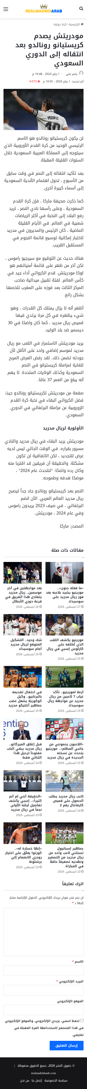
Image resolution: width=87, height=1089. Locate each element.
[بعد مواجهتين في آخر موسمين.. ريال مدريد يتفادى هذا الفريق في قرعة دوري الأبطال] (22, 573)
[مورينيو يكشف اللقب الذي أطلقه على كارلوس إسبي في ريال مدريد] (64, 625)
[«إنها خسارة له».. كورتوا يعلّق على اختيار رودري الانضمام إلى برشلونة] (22, 833)
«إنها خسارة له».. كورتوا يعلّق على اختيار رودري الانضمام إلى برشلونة (23, 855)
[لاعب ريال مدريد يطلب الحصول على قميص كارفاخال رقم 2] (64, 781)
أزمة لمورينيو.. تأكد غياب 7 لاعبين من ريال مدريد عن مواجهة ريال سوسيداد (66, 699)
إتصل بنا (37, 1080)
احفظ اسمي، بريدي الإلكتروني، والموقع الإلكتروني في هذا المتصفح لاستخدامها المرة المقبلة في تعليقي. (44, 1028)
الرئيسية (75, 24)
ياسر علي (71, 74)
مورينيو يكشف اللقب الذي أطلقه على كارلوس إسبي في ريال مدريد (65, 646)
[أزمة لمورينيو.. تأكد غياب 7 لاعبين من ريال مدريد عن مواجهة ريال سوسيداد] (64, 677)
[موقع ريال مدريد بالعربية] (43, 9)
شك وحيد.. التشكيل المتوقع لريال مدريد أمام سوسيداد (26, 644)
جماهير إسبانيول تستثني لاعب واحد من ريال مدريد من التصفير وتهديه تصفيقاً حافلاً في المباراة (66, 857)
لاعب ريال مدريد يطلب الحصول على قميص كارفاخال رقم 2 (66, 800)
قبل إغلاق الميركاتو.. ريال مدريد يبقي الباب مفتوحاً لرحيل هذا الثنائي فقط (24, 751)
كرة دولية (60, 24)
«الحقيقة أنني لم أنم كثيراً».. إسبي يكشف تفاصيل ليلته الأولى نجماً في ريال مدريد (25, 803)
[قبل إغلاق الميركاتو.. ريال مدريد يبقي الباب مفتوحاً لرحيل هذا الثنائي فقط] (22, 729)
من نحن (24, 1080)
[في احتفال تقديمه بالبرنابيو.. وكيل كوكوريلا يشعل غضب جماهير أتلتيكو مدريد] (22, 677)
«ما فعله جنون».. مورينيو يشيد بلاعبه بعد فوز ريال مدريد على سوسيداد (65, 595)
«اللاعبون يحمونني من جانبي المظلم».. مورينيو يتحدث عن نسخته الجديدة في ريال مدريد (65, 751)
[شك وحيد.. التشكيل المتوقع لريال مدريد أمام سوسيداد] (22, 625)
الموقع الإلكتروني (70, 1001)
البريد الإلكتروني (70, 981)
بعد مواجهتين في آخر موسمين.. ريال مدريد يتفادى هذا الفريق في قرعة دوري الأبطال (23, 595)
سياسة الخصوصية (55, 1080)
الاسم (78, 962)
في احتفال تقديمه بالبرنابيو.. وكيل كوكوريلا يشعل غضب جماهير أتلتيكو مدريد (25, 699)
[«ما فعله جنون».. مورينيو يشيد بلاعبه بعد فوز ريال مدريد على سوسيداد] (64, 573)
